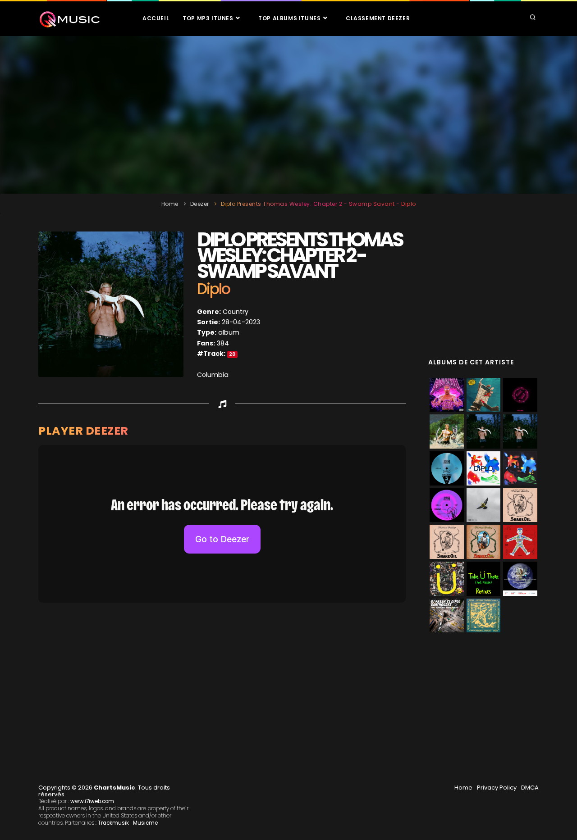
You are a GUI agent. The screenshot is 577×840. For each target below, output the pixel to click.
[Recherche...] (533, 18)
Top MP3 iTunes (209, 18)
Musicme (145, 822)
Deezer (199, 204)
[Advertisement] (288, 115)
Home (170, 204)
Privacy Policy (497, 787)
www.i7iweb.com (92, 801)
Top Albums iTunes (290, 18)
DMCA (530, 787)
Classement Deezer (378, 18)
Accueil (155, 18)
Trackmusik (113, 822)
